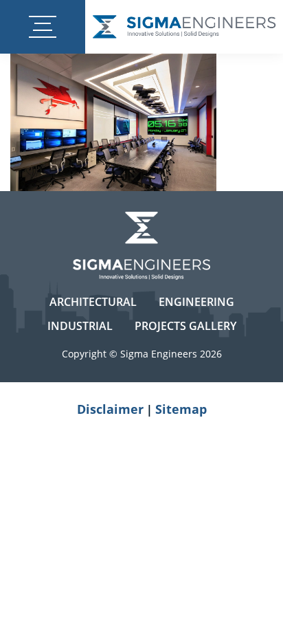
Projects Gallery (185, 325)
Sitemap (181, 409)
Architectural (93, 301)
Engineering (196, 301)
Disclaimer (110, 409)
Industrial (80, 325)
